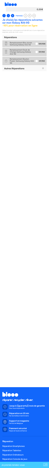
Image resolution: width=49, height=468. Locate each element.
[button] (24, 37)
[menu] (24, 452)
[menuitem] (24, 446)
